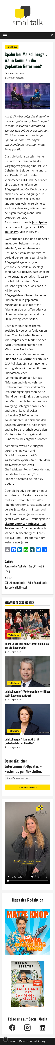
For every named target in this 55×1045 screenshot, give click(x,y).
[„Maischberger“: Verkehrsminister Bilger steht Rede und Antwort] (27, 671)
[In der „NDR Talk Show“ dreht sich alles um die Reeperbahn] (27, 624)
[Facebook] (12, 1027)
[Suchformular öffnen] (52, 35)
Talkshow (11, 46)
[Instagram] (27, 1027)
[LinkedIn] (42, 1027)
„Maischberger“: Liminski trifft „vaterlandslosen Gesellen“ (22, 741)
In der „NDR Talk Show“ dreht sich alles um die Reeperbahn (27, 646)
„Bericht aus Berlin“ (18, 359)
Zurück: (25, 566)
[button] (5, 35)
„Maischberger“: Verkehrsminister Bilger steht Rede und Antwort (27, 693)
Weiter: (26, 582)
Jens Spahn (39, 222)
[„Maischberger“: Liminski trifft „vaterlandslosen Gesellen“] (27, 719)
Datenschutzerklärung (32, 1041)
